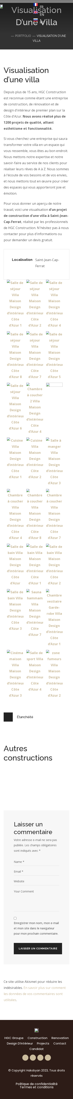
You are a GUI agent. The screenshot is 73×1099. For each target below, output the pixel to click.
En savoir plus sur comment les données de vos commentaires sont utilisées (35, 993)
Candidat (36, 1049)
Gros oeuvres (27, 791)
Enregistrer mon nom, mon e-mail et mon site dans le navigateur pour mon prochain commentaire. (36, 928)
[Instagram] (33, 1058)
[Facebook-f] (25, 1058)
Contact (59, 1043)
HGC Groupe (14, 1038)
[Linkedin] (40, 1058)
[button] (25, 16)
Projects (43, 1043)
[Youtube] (48, 1058)
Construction (37, 1038)
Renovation (60, 1038)
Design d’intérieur (20, 1043)
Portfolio (23, 35)
